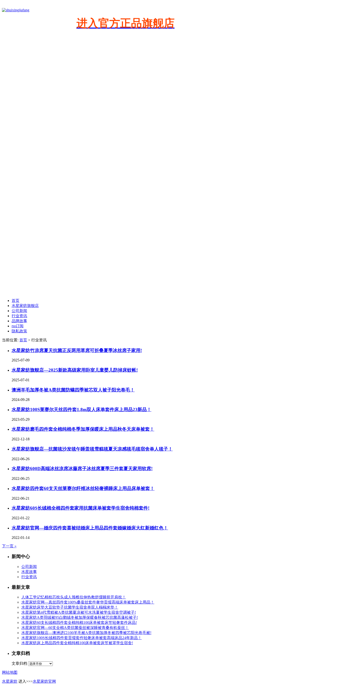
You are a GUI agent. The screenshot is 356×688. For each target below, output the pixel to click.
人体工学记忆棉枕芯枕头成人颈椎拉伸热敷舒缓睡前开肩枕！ (73, 597)
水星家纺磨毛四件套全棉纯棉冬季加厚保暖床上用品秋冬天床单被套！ (83, 429)
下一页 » (9, 546)
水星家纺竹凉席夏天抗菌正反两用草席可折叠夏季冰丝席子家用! (77, 350)
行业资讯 (19, 316)
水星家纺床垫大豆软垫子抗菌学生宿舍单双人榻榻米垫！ (69, 607)
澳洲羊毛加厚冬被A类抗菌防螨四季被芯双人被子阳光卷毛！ (73, 389)
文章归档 (19, 663)
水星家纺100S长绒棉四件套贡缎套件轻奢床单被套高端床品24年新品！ (81, 638)
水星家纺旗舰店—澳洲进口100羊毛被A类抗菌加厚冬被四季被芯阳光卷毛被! (86, 633)
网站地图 (9, 672)
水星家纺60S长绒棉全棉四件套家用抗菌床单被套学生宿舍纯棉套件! (80, 508)
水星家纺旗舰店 (25, 306)
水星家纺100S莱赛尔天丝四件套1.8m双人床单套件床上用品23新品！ (81, 409)
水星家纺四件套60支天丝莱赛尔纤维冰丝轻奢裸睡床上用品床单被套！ (83, 488)
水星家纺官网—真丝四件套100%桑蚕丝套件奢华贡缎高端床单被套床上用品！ (87, 602)
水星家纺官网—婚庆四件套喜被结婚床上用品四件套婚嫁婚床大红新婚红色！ (90, 527)
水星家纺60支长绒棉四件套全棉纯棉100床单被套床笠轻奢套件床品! (79, 622)
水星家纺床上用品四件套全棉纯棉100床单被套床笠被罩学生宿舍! (77, 643)
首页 (15, 300)
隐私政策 (19, 331)
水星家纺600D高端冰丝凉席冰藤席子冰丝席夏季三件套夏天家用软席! (82, 468)
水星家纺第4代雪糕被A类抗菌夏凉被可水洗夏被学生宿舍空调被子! (78, 612)
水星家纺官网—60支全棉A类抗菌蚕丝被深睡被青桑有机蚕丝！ (75, 628)
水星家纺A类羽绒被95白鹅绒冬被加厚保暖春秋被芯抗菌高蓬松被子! (79, 617)
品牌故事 (19, 321)
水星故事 (29, 572)
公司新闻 (19, 311)
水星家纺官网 (44, 681)
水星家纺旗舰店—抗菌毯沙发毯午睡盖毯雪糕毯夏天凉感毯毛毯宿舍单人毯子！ (92, 448)
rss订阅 (17, 326)
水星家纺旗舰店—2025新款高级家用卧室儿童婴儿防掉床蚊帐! (75, 370)
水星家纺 (9, 681)
